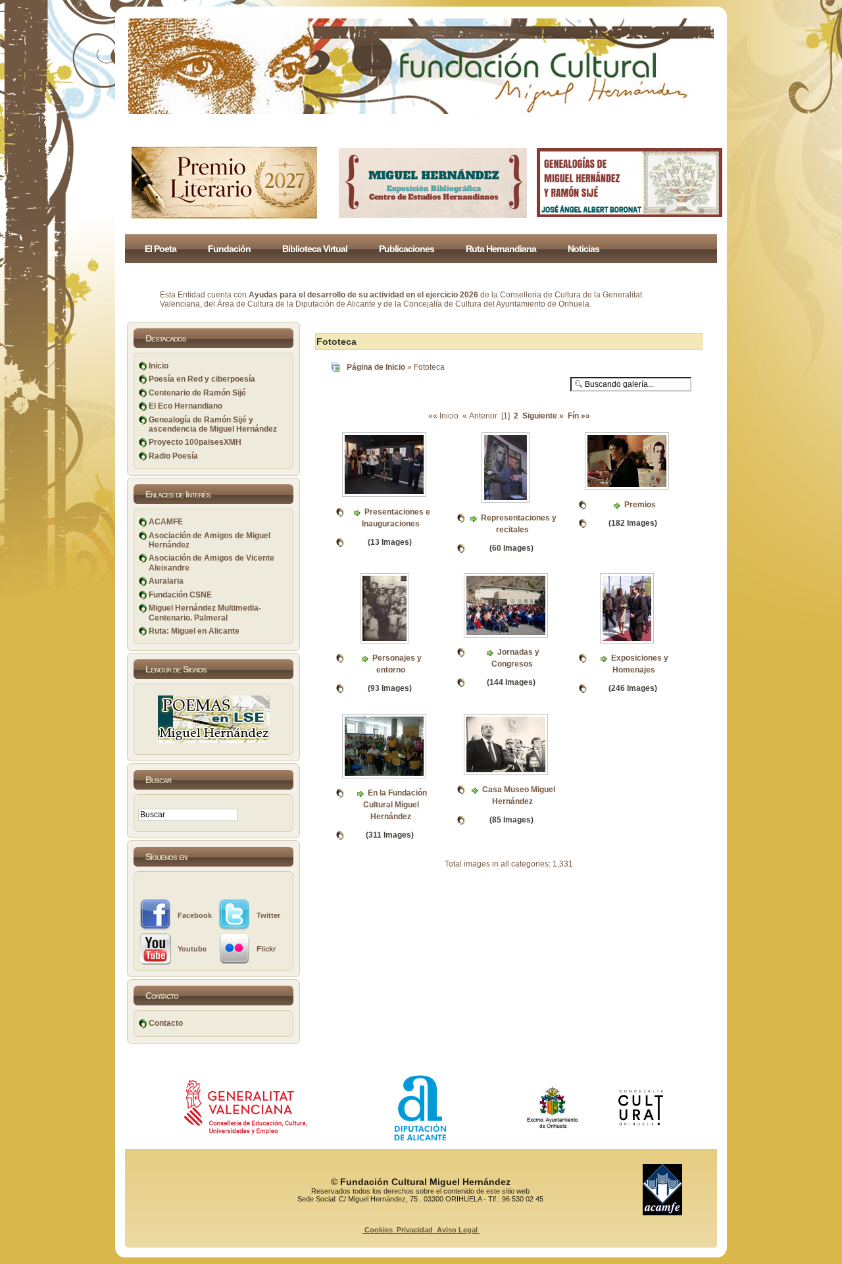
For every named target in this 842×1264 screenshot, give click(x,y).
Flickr (266, 949)
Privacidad (415, 1230)
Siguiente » (543, 415)
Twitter (268, 915)
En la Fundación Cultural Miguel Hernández (395, 804)
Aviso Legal (457, 1230)
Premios (640, 504)
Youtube (192, 949)
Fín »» (578, 415)
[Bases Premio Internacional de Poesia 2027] (224, 215)
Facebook (195, 915)
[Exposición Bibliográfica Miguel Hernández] (433, 215)
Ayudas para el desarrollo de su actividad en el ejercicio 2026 (363, 294)
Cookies (378, 1230)
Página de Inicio (376, 367)
